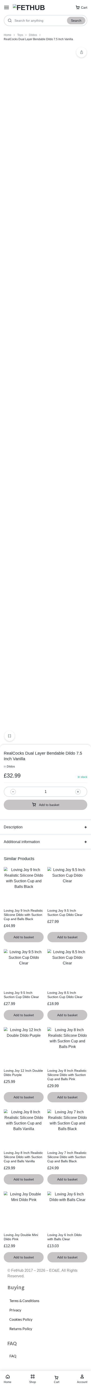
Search (76, 20)
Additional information (22, 842)
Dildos (33, 35)
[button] (81, 52)
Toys (20, 35)
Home (7, 35)
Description (13, 827)
